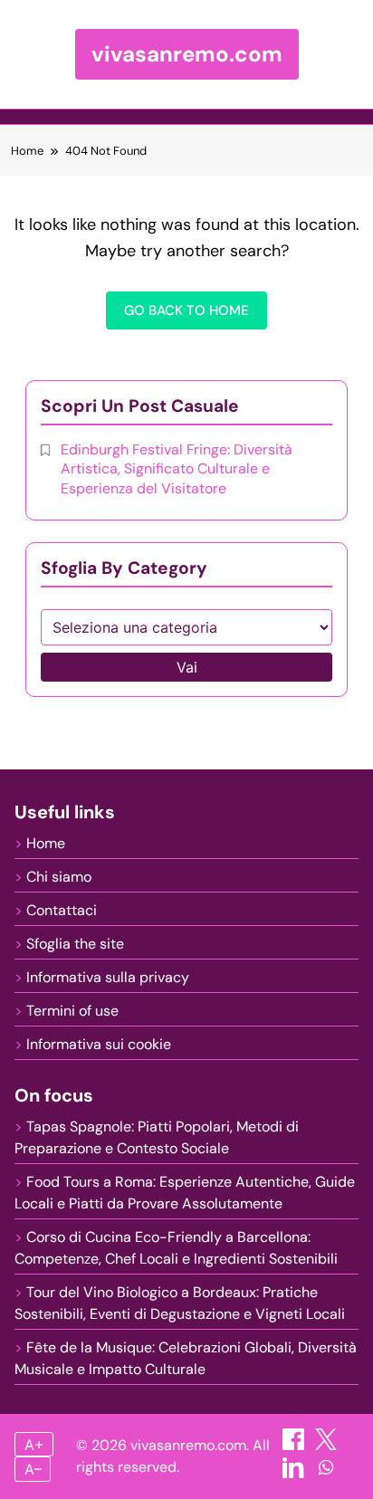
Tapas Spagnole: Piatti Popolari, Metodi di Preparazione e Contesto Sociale (156, 1137)
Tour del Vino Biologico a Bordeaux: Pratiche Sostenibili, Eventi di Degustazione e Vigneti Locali (179, 1303)
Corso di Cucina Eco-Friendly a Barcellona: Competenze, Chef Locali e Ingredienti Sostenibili (176, 1247)
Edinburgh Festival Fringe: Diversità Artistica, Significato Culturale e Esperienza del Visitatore (176, 469)
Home (45, 843)
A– (33, 1469)
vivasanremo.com (186, 54)
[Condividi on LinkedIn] (295, 1473)
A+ (34, 1445)
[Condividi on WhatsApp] (326, 1473)
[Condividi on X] (326, 1445)
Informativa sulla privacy (107, 977)
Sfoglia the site (75, 943)
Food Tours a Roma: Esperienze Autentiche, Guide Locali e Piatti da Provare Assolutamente (184, 1192)
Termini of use (72, 1010)
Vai (187, 667)
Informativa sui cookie (98, 1044)
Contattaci (61, 910)
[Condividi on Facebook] (295, 1445)
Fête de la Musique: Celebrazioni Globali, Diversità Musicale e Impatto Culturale (185, 1358)
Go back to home (186, 310)
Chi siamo (58, 876)
